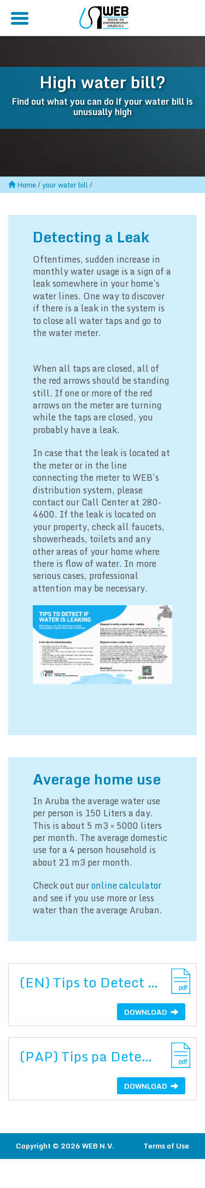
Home (26, 185)
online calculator (126, 885)
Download (146, 1012)
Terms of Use (166, 1146)
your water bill (65, 185)
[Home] (103, 16)
